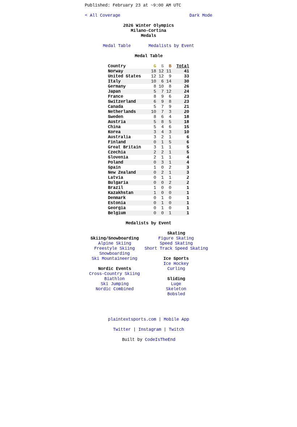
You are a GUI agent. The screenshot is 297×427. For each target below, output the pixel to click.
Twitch (176, 329)
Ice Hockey (176, 263)
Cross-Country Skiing (114, 273)
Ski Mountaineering (114, 258)
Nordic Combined (115, 289)
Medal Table (117, 45)
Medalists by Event (171, 45)
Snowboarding (114, 253)
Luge (176, 284)
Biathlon (114, 279)
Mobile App (176, 319)
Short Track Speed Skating (176, 248)
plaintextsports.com (132, 319)
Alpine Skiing (114, 243)
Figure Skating (176, 238)
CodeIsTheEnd (160, 339)
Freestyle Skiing (114, 248)
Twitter (122, 329)
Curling (176, 268)
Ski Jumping (115, 284)
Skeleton (176, 289)
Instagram (149, 329)
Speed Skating (176, 243)
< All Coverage (102, 15)
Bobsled (176, 294)
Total (182, 66)
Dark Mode (199, 15)
